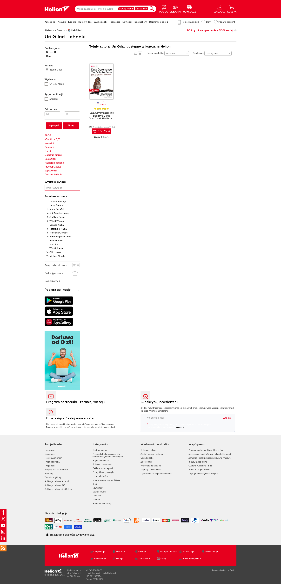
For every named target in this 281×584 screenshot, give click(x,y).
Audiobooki (100, 22)
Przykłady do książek (150, 465)
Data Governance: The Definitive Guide (101, 114)
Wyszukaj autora (55, 181)
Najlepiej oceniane (54, 162)
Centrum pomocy (101, 450)
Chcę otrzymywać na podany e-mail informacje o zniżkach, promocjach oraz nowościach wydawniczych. (179, 425)
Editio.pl (142, 551)
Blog (95, 484)
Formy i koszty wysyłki (103, 472)
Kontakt (96, 499)
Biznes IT (51, 52)
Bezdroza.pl (188, 551)
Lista (136, 53)
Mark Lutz (54, 244)
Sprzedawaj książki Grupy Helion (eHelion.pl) (209, 454)
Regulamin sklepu (101, 460)
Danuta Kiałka (56, 225)
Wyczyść (54, 125)
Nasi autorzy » (52, 281)
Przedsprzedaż (53, 166)
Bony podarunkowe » (56, 265)
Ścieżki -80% (141, 9)
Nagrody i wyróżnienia (150, 469)
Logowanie (49, 450)
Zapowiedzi (51, 170)
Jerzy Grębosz (56, 205)
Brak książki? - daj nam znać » (70, 418)
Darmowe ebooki (158, 22)
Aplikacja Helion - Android (57, 481)
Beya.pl (119, 558)
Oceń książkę (147, 458)
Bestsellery (140, 22)
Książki (62, 22)
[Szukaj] (152, 9)
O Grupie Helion (147, 450)
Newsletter (97, 488)
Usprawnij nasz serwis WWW (106, 480)
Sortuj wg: (198, 53)
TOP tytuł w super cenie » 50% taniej (210, 30)
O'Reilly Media (56, 84)
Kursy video (85, 22)
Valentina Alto (56, 240)
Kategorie (50, 22)
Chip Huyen (55, 252)
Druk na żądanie (53, 174)
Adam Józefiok (57, 209)
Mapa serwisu (99, 492)
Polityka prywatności (102, 464)
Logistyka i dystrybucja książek (203, 473)
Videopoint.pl (100, 558)
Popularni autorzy (56, 196)
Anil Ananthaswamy (59, 213)
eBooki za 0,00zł (53, 139)
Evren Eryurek (95, 118)
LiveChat (97, 495)
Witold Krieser (56, 248)
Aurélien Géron (57, 217)
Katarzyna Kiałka (58, 228)
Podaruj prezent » (54, 273)
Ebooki (72, 22)
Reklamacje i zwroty (102, 503)
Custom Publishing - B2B (200, 465)
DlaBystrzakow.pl (168, 551)
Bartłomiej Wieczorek (60, 236)
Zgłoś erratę (146, 462)
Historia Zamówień (53, 458)
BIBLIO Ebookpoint (197, 462)
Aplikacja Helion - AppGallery (58, 489)
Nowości (127, 22)
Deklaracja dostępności (103, 468)
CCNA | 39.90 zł (126, 9)
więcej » (180, 427)
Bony (208, 22)
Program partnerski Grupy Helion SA (205, 450)
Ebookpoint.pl (211, 551)
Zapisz (227, 417)
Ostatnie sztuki (53, 155)
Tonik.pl (233, 570)
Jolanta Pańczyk (57, 201)
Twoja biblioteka (52, 462)
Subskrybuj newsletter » (159, 402)
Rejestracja (50, 454)
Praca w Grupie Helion (198, 469)
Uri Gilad (106, 118)
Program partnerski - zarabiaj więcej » (76, 402)
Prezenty (49, 473)
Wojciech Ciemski (58, 232)
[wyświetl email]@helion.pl (104, 573)
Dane (49, 56)
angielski (53, 99)
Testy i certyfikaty (53, 477)
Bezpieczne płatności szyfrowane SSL (72, 534)
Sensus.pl (120, 551)
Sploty (163, 558)
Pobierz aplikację (190, 22)
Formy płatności (100, 476)
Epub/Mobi (64, 69)
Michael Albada (57, 256)
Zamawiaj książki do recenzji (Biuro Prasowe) (209, 458)
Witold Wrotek (56, 221)
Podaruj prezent (226, 22)
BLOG (48, 135)
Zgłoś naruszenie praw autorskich (156, 473)
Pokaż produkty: (155, 53)
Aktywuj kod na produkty (56, 469)
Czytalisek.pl (144, 558)
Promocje (115, 22)
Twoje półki (50, 465)
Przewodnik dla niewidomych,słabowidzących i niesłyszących (108, 455)
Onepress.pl (99, 551)
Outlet (48, 151)
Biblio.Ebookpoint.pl (192, 558)
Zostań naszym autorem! (152, 454)
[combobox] (176, 53)
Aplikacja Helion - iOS (55, 485)
